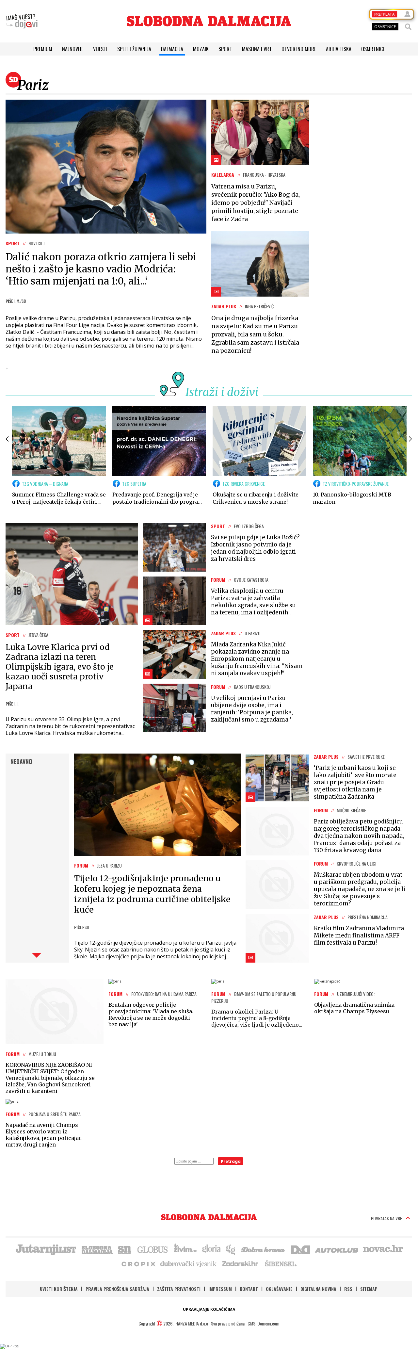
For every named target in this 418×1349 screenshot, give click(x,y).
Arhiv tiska (338, 49)
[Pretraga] (408, 26)
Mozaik (201, 49)
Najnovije (72, 49)
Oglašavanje (279, 1288)
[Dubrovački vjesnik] (188, 1263)
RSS (348, 1288)
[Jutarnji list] (45, 1249)
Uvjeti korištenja (59, 1288)
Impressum (220, 1288)
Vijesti (100, 49)
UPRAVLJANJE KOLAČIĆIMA (209, 1309)
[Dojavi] (22, 21)
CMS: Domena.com (263, 1323)
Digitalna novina (318, 1288)
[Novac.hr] (383, 1249)
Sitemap (369, 1288)
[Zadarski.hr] (240, 1263)
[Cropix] (138, 1263)
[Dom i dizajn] (300, 1249)
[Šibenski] (280, 1263)
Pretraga (231, 1161)
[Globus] (153, 1249)
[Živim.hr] (185, 1249)
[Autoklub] (337, 1249)
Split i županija (134, 49)
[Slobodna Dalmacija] (209, 21)
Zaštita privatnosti (179, 1288)
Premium (42, 49)
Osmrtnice (373, 49)
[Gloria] (211, 1249)
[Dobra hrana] (263, 1249)
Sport (225, 49)
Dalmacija (172, 49)
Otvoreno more (298, 49)
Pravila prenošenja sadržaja (117, 1288)
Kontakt (249, 1288)
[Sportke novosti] (124, 1249)
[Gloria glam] (231, 1249)
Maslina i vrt (257, 49)
